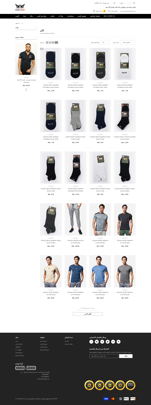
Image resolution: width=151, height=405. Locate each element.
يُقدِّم (125, 356)
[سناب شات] (113, 342)
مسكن (17, 23)
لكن (22, 23)
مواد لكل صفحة (95, 42)
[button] (47, 42)
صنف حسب (116, 42)
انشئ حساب (123, 11)
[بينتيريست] (102, 342)
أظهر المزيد (87, 314)
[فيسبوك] (91, 342)
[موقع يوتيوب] (118, 342)
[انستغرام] (97, 342)
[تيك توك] (108, 342)
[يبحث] (127, 3)
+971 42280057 (98, 3)
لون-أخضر (38, 89)
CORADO (38, 77)
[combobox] (125, 3)
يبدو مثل (42, 42)
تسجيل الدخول (132, 11)
